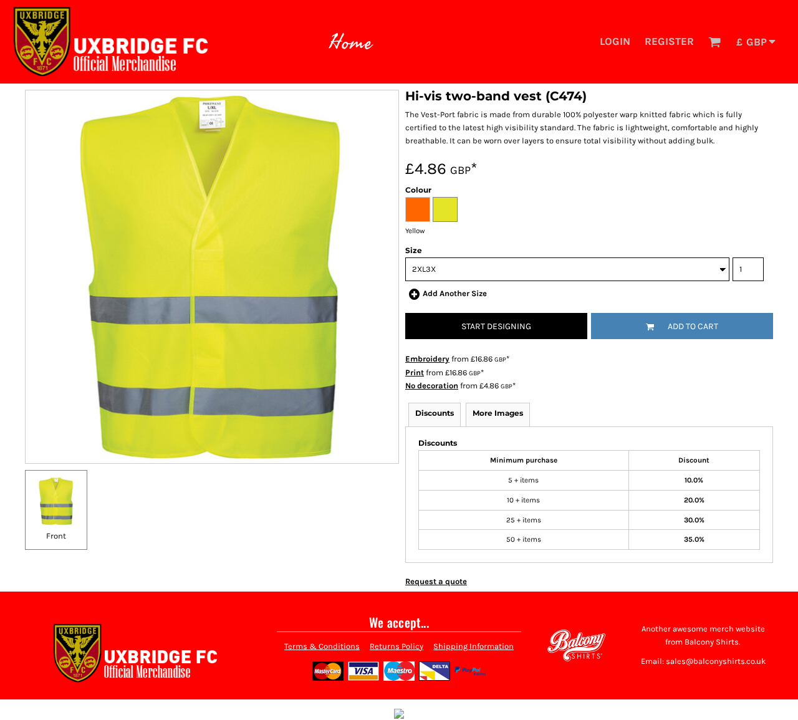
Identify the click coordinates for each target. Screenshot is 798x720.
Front (56, 535)
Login (615, 41)
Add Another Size (455, 293)
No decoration (431, 385)
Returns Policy (396, 646)
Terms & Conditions (322, 646)
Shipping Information (473, 646)
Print (414, 372)
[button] (714, 42)
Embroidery (427, 358)
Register (669, 41)
